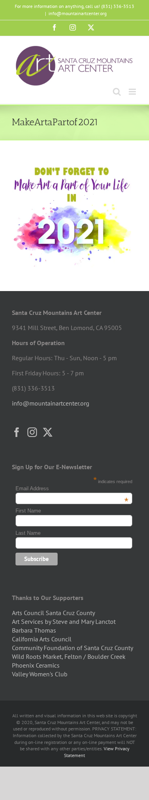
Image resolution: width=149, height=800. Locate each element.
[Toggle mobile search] (117, 91)
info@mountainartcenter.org (77, 13)
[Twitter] (47, 432)
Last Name (28, 533)
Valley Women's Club (40, 674)
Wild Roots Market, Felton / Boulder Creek (69, 656)
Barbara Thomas (34, 630)
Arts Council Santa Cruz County (53, 613)
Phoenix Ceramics (36, 665)
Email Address (71, 488)
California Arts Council (42, 639)
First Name (28, 511)
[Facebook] (16, 432)
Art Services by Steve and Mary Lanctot (64, 621)
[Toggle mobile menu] (133, 91)
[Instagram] (32, 432)
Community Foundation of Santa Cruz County (72, 648)
